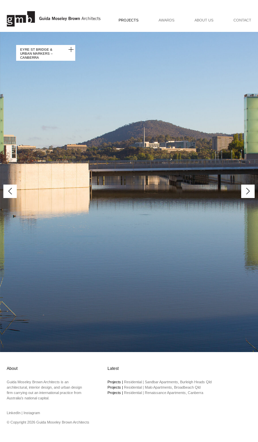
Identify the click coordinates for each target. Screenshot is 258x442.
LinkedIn (13, 413)
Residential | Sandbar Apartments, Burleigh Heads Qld (160, 382)
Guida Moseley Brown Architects (54, 19)
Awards (166, 20)
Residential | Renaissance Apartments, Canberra (155, 393)
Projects (128, 20)
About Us (204, 20)
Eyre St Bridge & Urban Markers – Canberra (36, 53)
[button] (248, 191)
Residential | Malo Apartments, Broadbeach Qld (154, 387)
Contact (242, 20)
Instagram (32, 413)
